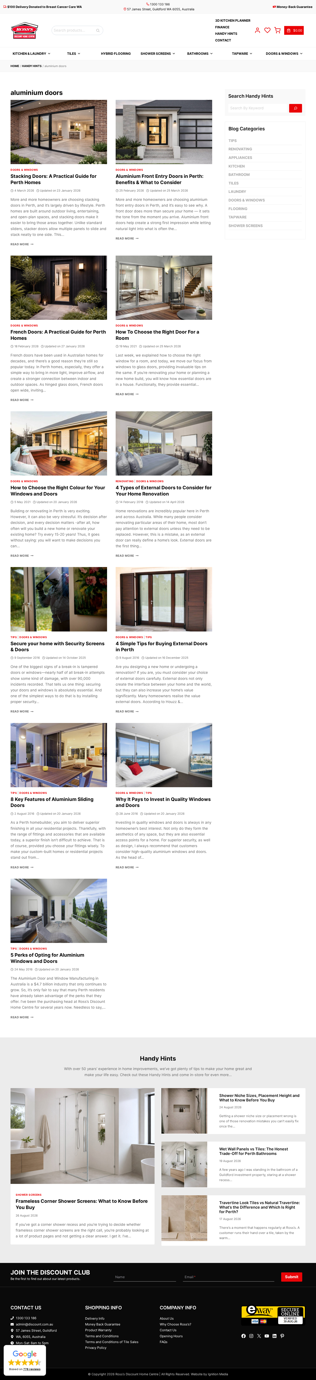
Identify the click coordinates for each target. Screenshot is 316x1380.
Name (120, 1277)
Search (99, 30)
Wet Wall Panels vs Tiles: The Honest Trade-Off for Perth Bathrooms (253, 1151)
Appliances (240, 158)
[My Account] (257, 30)
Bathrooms (198, 54)
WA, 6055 (23, 1337)
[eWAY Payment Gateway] (273, 1315)
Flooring (238, 209)
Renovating (125, 481)
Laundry (237, 192)
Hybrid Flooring (116, 54)
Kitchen (237, 166)
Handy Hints (32, 66)
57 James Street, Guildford (36, 1330)
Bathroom (239, 175)
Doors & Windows (282, 54)
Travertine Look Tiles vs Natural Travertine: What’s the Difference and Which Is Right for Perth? (259, 1207)
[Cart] (277, 30)
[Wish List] (267, 30)
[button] (25, 1360)
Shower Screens (156, 54)
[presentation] (59, 132)
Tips (14, 637)
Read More (22, 244)
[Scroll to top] (305, 1363)
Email (190, 1277)
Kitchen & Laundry (29, 54)
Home (15, 66)
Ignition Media (218, 1374)
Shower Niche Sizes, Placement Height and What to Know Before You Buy (259, 1097)
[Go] (295, 108)
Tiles (71, 54)
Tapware (240, 54)
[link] (294, 30)
